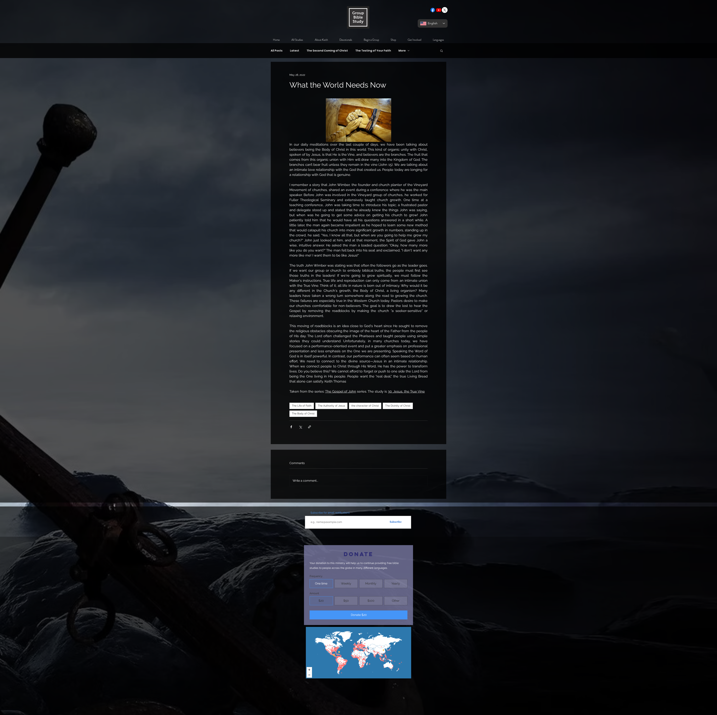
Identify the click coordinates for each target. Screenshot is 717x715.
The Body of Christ (303, 413)
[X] (445, 10)
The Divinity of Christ (397, 405)
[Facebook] (433, 10)
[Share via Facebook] (291, 427)
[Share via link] (309, 427)
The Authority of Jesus (331, 405)
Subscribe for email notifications (330, 512)
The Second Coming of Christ (327, 50)
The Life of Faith (301, 405)
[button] (441, 50)
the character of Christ (365, 405)
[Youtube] (439, 10)
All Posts (277, 50)
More (402, 50)
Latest (294, 50)
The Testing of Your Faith (373, 50)
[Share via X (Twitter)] (300, 427)
